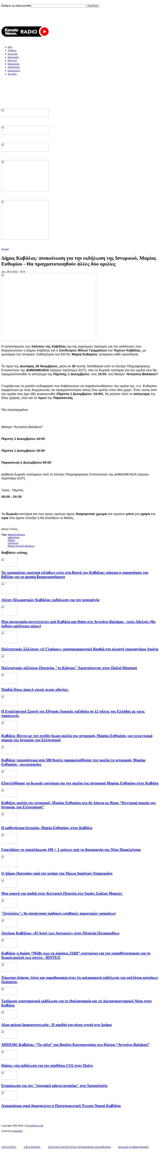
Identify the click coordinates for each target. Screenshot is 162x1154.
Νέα (10, 47)
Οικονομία (13, 57)
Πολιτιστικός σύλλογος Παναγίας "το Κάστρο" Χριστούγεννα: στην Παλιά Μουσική (69, 668)
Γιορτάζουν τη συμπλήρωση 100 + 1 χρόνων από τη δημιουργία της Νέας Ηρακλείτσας (71, 849)
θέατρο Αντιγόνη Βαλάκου (21, 546)
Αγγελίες (12, 74)
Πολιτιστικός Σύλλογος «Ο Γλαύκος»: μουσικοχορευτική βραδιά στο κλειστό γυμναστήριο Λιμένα (79, 649)
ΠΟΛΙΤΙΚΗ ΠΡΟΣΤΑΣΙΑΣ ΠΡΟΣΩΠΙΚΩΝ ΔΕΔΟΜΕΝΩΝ (79, 1147)
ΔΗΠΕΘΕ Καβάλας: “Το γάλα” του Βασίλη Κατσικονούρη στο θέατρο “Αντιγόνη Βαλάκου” (75, 1044)
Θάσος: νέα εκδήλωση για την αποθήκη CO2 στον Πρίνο (47, 1065)
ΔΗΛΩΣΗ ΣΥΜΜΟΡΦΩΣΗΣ (133, 1147)
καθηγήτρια (13, 537)
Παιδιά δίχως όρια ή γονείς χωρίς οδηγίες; (35, 689)
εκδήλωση (13, 543)
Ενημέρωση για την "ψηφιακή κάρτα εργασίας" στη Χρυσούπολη (54, 1085)
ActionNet (17, 1131)
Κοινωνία (12, 54)
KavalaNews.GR (34, 1125)
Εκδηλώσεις (14, 70)
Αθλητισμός (14, 67)
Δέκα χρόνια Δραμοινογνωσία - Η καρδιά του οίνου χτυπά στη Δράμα (56, 1025)
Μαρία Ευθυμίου (16, 534)
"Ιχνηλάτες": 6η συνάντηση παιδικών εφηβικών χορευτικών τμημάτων (58, 913)
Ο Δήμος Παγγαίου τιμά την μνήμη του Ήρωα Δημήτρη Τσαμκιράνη (56, 873)
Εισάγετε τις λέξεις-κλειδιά (16, 5)
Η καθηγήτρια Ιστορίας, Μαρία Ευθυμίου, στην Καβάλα (46, 828)
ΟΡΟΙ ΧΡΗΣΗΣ (32, 1147)
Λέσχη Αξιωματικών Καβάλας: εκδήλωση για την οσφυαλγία (50, 600)
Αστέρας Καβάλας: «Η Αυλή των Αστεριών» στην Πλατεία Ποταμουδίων (60, 933)
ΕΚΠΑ (11, 540)
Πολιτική (12, 60)
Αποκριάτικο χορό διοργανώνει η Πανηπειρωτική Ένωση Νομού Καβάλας (61, 1106)
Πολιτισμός (13, 63)
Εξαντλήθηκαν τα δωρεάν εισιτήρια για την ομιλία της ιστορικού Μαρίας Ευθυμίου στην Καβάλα (79, 783)
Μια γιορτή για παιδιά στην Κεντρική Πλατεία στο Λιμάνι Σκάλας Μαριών (62, 893)
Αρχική (5, 249)
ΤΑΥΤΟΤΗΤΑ (8, 1147)
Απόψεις (12, 50)
